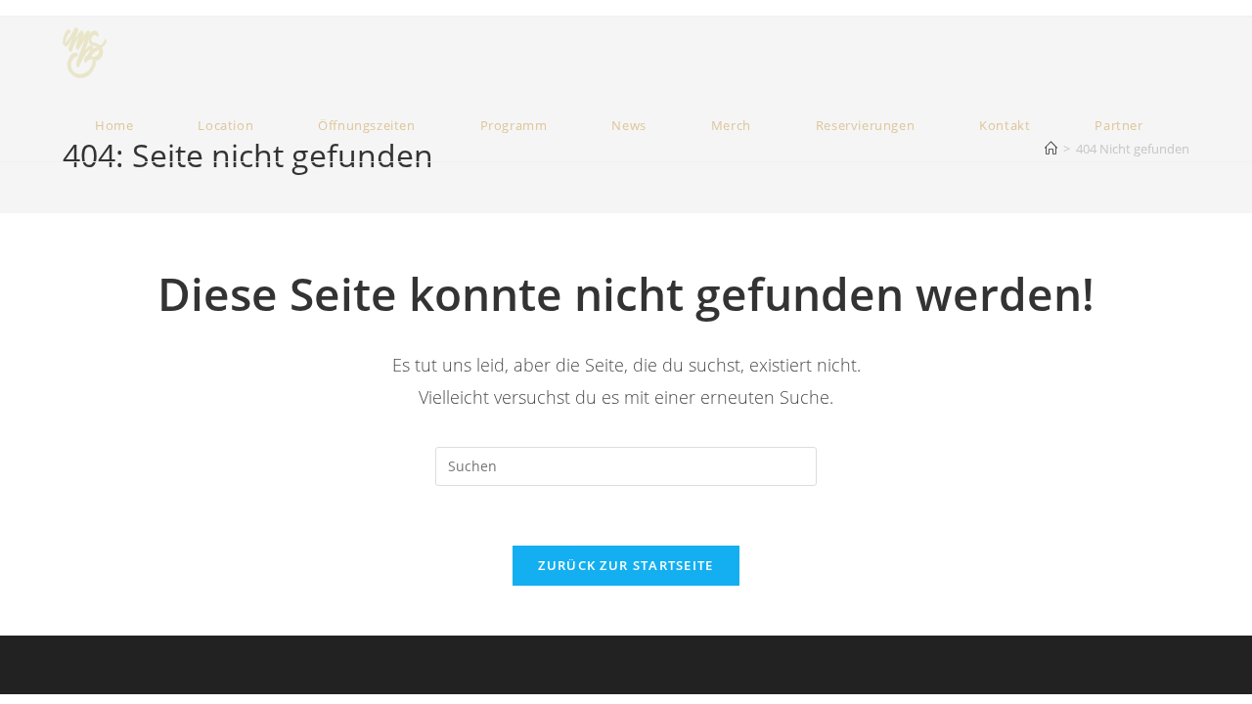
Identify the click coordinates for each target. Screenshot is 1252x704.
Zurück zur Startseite (625, 565)
